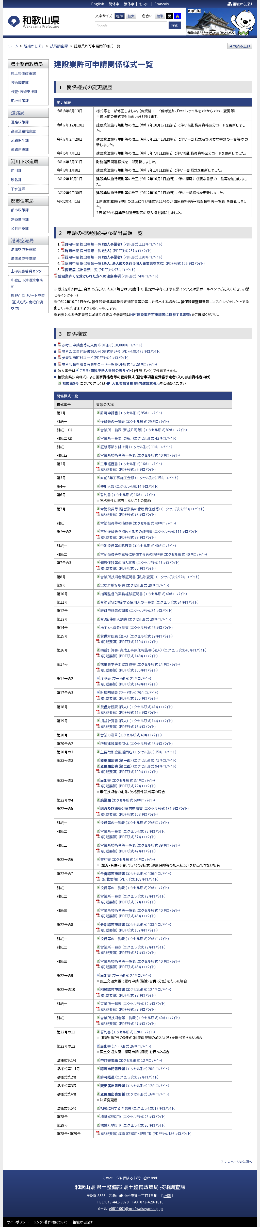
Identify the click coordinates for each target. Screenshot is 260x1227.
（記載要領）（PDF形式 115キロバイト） (129, 712)
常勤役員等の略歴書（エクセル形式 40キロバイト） (138, 523)
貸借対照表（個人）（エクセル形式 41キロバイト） (136, 706)
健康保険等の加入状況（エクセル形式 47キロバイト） (140, 562)
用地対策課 (20, 100)
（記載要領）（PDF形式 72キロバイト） (128, 785)
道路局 (18, 112)
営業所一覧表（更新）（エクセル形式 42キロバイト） (138, 438)
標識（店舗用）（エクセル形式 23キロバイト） (133, 1116)
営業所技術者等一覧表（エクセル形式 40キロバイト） (140, 455)
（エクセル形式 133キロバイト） (136, 924)
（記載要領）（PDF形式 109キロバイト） (129, 771)
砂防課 (16, 179)
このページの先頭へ (238, 1161)
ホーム (13, 45)
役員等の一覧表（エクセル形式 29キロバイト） (135, 421)
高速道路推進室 (23, 131)
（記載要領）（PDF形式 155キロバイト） (129, 698)
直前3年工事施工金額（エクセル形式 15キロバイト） (139, 477)
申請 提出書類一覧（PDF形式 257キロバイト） (108, 250)
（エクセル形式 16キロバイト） (135, 1093)
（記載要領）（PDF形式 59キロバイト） (128, 469)
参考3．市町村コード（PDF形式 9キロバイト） (95, 357)
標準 (119, 15)
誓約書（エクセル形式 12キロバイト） (128, 1031)
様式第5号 (70, 383)
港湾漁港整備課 (23, 258)
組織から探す (243, 3)
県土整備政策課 (23, 73)
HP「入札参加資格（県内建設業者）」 (132, 383)
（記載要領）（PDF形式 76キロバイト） (128, 726)
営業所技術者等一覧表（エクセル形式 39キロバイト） (140, 845)
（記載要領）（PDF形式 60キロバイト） (128, 568)
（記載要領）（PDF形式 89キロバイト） (128, 537)
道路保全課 (20, 140)
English (97, 3)
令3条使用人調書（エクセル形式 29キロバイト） (136, 619)
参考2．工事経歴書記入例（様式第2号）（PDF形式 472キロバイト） (111, 351)
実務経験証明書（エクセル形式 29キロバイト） (135, 585)
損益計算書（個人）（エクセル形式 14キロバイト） (136, 720)
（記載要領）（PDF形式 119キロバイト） (129, 641)
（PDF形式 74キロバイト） (108, 275)
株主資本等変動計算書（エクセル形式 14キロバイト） (140, 664)
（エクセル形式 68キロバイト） (128, 800)
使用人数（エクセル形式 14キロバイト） (129, 486)
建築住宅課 (20, 219)
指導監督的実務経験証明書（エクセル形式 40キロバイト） (144, 593)
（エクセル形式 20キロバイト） (135, 1068)
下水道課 (18, 188)
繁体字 (129, 3)
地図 (167, 1195)
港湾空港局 (22, 240)
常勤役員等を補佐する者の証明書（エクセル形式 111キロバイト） (149, 531)
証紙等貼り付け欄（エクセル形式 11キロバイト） (136, 446)
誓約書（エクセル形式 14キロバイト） (128, 859)
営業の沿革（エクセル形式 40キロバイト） (131, 734)
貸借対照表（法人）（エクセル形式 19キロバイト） (136, 636)
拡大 (131, 15)
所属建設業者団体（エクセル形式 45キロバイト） (136, 743)
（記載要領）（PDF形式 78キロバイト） (128, 514)
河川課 (16, 170)
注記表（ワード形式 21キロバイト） (126, 678)
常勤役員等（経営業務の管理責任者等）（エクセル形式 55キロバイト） (152, 508)
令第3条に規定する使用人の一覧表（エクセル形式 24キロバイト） (149, 602)
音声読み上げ (239, 46)
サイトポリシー (18, 1221)
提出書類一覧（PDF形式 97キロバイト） (100, 269)
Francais (161, 3)
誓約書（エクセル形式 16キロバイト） (128, 494)
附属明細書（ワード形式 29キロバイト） (129, 692)
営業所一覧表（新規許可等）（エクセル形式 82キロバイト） (144, 429)
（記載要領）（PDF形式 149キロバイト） (129, 683)
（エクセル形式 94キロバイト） (138, 766)
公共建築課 (20, 228)
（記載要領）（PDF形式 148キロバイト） (129, 655)
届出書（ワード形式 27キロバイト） (126, 975)
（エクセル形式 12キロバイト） (131, 1060)
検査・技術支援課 (24, 91)
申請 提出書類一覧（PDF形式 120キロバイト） (114, 256)
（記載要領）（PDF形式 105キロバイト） (129, 670)
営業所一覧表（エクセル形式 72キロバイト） (133, 831)
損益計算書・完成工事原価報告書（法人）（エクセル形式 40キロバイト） (153, 650)
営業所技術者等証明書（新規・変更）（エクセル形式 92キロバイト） (150, 576)
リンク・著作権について (51, 1221)
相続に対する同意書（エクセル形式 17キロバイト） (138, 1108)
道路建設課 (20, 149)
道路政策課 (20, 121)
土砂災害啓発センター (28, 270)
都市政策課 (20, 209)
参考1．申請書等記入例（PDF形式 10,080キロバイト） (102, 344)
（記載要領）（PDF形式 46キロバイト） (128, 915)
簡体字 (114, 3)
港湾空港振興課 (23, 249)
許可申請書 (109, 412)
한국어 (144, 3)
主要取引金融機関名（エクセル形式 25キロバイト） (138, 751)
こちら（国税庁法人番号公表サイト (105, 370)
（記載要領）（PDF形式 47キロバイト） (128, 850)
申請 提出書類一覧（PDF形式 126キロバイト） (135, 263)
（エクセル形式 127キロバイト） (136, 989)
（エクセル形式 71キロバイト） (138, 760)
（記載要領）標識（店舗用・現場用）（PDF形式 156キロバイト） (146, 1133)
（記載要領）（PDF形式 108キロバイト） (129, 814)
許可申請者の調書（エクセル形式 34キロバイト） (136, 610)
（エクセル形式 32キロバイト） (129, 1077)
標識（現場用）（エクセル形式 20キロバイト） (133, 1125)
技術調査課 (59, 45)
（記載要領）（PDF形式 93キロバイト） (128, 995)
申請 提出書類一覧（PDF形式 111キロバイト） (114, 244)
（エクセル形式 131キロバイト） (144, 808)
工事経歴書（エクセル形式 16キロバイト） (131, 463)
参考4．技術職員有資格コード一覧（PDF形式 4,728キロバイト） (110, 364)
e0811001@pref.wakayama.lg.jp (136, 1208)
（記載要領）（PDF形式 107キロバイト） (129, 930)
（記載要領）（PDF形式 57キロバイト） (128, 836)
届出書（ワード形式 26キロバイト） (126, 1046)
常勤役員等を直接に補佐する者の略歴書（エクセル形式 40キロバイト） (154, 554)
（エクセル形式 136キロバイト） (136, 873)
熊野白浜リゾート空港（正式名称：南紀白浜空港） (28, 302)
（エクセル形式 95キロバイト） (140, 412)
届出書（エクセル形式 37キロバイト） (128, 780)
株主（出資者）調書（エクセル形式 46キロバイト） (136, 627)
